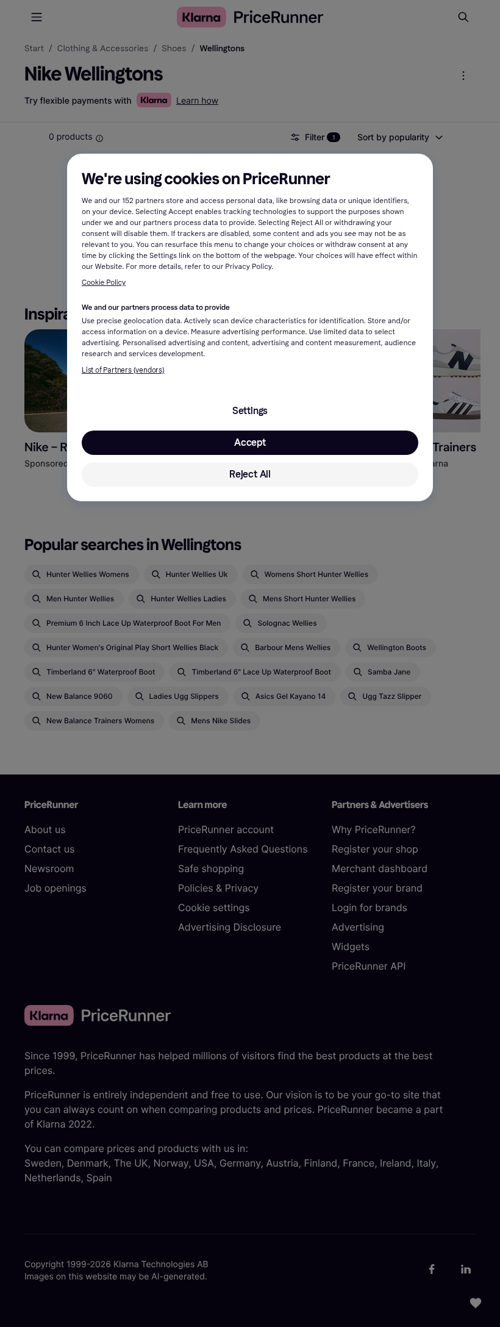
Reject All (250, 474)
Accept (250, 442)
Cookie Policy (104, 283)
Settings (250, 411)
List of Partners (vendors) (123, 370)
